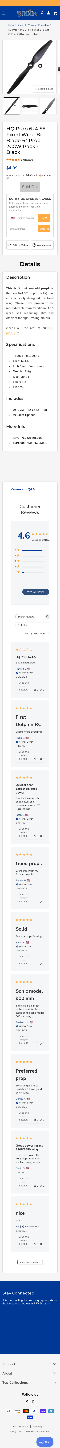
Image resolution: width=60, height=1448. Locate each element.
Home (11, 25)
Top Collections (15, 1382)
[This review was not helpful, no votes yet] (41, 690)
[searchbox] (30, 616)
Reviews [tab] (17, 489)
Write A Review (35, 591)
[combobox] (37, 633)
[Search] (42, 13)
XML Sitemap (20, 1426)
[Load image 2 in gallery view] (30, 106)
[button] (2, 13)
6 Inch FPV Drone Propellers (33, 25)
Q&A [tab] (31, 489)
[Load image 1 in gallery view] (11, 106)
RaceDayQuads (40, 1431)
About (7, 1373)
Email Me (44, 229)
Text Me (44, 218)
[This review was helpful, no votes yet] (35, 690)
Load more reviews (30, 1262)
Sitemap (38, 1426)
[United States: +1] (13, 218)
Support (8, 1364)
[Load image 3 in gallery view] (48, 106)
